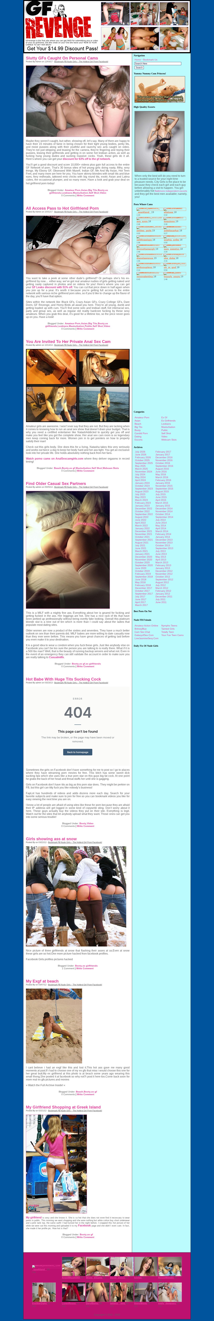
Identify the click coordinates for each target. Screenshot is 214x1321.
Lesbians (67, 192)
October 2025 (142, 460)
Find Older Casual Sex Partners (56, 483)
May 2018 (140, 582)
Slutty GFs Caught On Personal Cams (62, 58)
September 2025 (144, 463)
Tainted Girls (168, 628)
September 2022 (144, 514)
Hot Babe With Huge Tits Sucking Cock (63, 679)
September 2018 (144, 576)
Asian (84, 190)
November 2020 (143, 559)
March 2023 (141, 500)
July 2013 (160, 551)
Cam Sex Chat (142, 632)
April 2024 (140, 480)
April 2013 (160, 559)
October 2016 (162, 463)
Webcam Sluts (111, 468)
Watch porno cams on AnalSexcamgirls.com (54, 458)
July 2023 (140, 494)
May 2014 (160, 525)
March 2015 (161, 502)
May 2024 (140, 477)
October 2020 (142, 562)
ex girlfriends (93, 663)
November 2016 (164, 460)
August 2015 (162, 491)
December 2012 (164, 571)
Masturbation (80, 192)
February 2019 (143, 573)
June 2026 (140, 454)
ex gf (72, 468)
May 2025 (140, 466)
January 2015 (162, 505)
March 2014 (161, 531)
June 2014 (161, 522)
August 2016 (162, 468)
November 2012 (164, 573)
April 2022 (140, 522)
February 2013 (163, 565)
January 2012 (162, 593)
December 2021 (143, 531)
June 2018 (140, 579)
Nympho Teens (169, 625)
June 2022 (140, 520)
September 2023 (144, 488)
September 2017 (144, 593)
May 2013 (160, 556)
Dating (138, 436)
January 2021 (142, 554)
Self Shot (94, 192)
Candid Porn (141, 433)
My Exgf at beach (42, 981)
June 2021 (140, 548)
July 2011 (160, 599)
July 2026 (140, 451)
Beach (57, 468)
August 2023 (141, 491)
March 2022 (141, 525)
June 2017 (140, 599)
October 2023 (142, 485)
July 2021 (140, 545)
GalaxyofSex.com (144, 635)
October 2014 (162, 514)
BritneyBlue (141, 628)
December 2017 (143, 588)
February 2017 (163, 451)
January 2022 (142, 528)
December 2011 (163, 596)
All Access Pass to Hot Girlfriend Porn (62, 208)
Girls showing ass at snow (51, 839)
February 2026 (143, 457)
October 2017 (142, 591)
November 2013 (164, 542)
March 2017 (141, 605)
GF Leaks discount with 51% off (52, 287)
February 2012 (163, 591)
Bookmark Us (150, 59)
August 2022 (141, 517)
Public (88, 326)
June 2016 (161, 471)
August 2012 (162, 582)
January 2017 (162, 454)
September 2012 (164, 579)
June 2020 (140, 568)
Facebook (84, 1225)
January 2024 (142, 483)
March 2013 (161, 562)
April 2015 (160, 500)
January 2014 (162, 537)
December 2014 (164, 508)
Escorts (138, 439)
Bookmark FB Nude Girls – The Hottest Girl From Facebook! (81, 61)
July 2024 (140, 474)
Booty (101, 190)
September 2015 (164, 488)
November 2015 (164, 485)
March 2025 (141, 468)
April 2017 (140, 602)
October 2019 (142, 571)
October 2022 (142, 511)
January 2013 (162, 568)
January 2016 (162, 483)
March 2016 (161, 477)
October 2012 (162, 576)
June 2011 (161, 602)
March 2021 (141, 551)
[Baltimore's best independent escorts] (159, 171)
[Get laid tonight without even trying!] (160, 101)
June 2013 (161, 554)
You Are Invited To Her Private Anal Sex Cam (68, 341)
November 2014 (164, 511)
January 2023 (142, 505)
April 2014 (160, 528)
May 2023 (140, 497)
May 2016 (160, 474)
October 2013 (162, 545)
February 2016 (163, 480)
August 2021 (141, 542)
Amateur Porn (72, 190)
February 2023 (143, 502)
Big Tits (92, 190)
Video (103, 192)
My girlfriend (34, 1217)
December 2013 (164, 539)
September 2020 (144, 565)
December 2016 (164, 457)
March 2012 (161, 588)
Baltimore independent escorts (171, 191)
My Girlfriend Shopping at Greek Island (63, 1107)
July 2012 (160, 585)
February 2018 (143, 585)
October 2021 (142, 537)
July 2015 (160, 494)
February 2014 (163, 534)
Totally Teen (167, 632)
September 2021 (144, 539)
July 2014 (160, 520)
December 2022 (143, 508)
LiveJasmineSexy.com (146, 638)
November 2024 (143, 471)
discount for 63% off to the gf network (86, 159)
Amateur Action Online (146, 625)
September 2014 (164, 517)
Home (138, 59)
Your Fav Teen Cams (172, 635)
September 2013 (164, 548)
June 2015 (161, 497)
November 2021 (143, 534)
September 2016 (164, 466)
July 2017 (140, 596)
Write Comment (85, 195)
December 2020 (143, 556)
